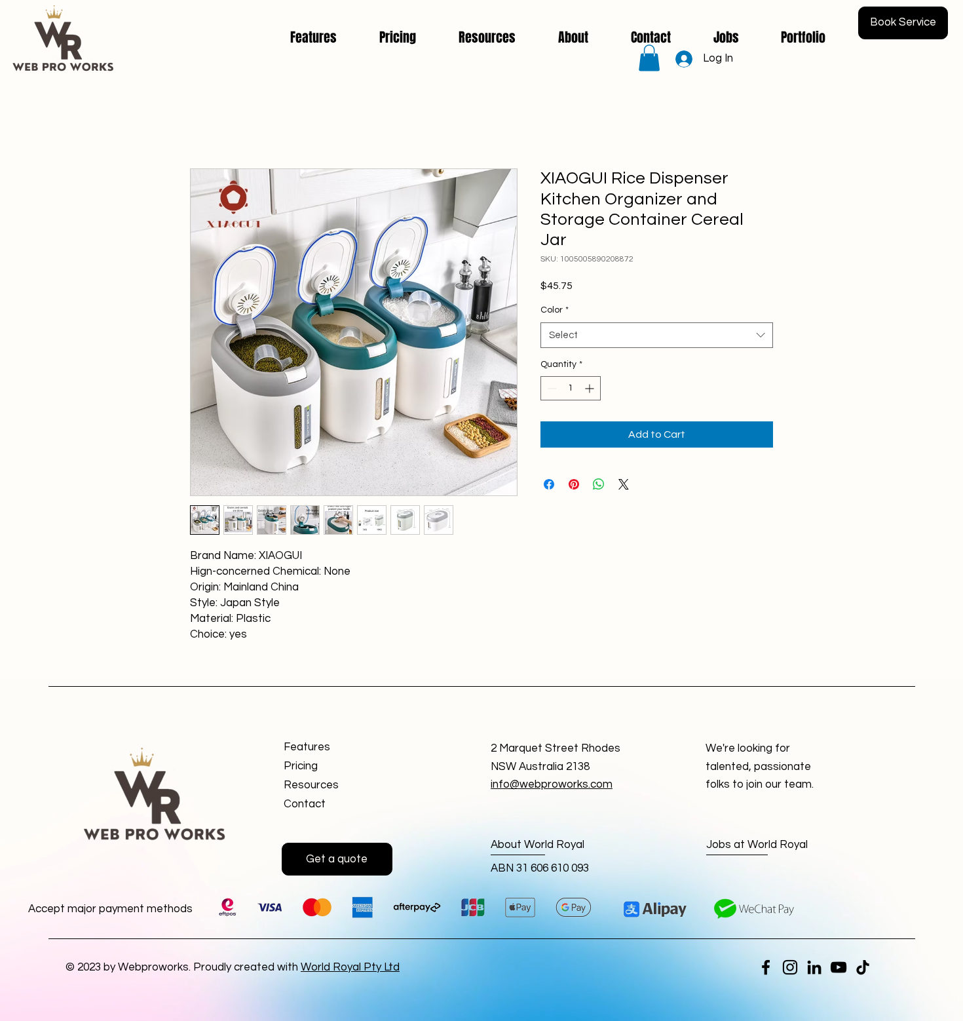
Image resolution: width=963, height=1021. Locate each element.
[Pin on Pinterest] (574, 484)
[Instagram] (790, 967)
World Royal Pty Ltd (350, 967)
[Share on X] (624, 484)
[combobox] (656, 335)
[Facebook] (766, 967)
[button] (649, 58)
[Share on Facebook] (549, 484)
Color (554, 310)
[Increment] (590, 388)
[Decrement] (550, 388)
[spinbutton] (570, 388)
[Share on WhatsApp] (599, 484)
